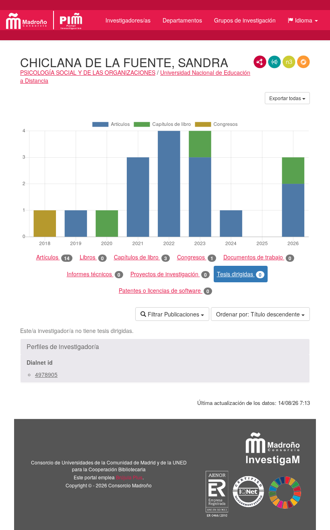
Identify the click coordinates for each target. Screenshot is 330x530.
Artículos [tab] (53, 257)
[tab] (165, 346)
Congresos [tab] (195, 257)
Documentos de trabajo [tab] (257, 257)
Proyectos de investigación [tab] (168, 274)
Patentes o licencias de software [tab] (164, 290)
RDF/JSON (303, 61)
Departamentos (182, 20)
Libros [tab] (92, 257)
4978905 (46, 374)
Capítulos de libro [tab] (140, 257)
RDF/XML (260, 61)
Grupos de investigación (245, 20)
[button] (303, 20)
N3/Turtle (289, 61)
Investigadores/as (128, 20)
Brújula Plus (129, 477)
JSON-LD (274, 61)
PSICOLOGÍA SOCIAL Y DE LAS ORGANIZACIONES (87, 72)
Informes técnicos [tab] (93, 274)
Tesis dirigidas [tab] (239, 274)
